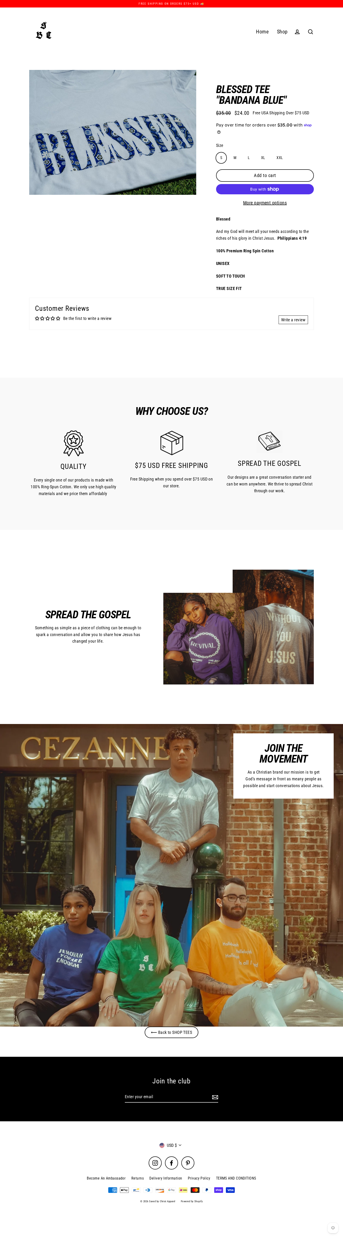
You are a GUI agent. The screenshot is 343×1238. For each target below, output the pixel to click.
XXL (279, 158)
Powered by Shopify (192, 1201)
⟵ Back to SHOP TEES (171, 1032)
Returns (137, 1178)
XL (263, 158)
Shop (282, 32)
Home (262, 32)
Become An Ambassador (106, 1178)
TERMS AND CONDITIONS (236, 1178)
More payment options (265, 203)
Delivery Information (165, 1178)
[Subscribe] (214, 1097)
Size (219, 145)
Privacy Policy (199, 1178)
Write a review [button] (293, 319)
